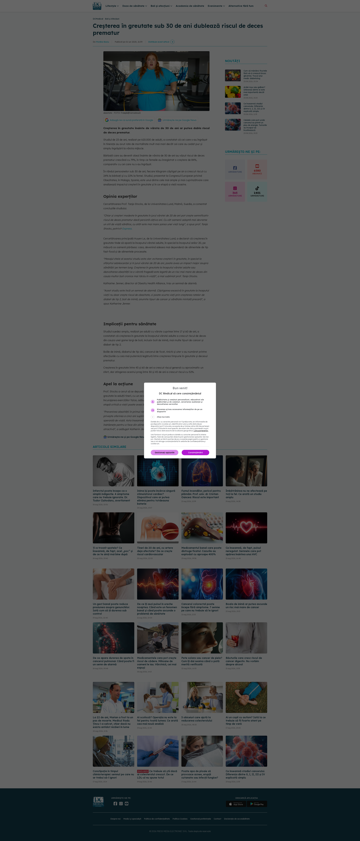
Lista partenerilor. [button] (201, 431)
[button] (180, 417)
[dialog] (180, 420)
